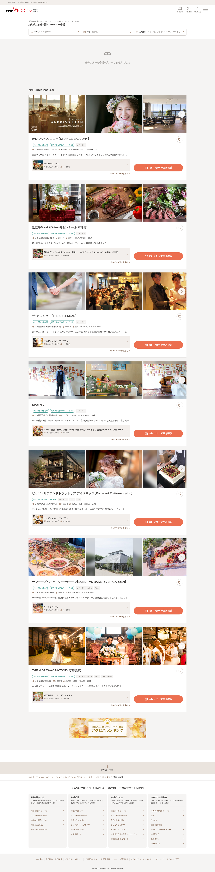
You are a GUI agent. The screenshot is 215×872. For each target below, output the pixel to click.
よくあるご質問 (173, 859)
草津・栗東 (106, 777)
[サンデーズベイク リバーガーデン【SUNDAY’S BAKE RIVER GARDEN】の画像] (107, 557)
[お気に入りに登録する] (180, 139)
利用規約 (49, 859)
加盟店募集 (123, 859)
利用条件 (58, 859)
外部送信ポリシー (92, 859)
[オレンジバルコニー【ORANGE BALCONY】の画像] (107, 114)
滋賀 (97, 777)
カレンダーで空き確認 (160, 167)
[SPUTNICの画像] (107, 380)
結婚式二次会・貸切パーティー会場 (78, 777)
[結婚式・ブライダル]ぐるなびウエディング (45, 777)
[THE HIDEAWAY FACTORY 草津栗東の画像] (107, 646)
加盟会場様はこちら (109, 859)
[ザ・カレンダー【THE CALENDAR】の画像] (107, 291)
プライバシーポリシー (73, 859)
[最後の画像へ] (181, 114)
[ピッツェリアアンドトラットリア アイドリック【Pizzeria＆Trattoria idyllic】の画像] (107, 469)
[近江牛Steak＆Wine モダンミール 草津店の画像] (107, 203)
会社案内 (39, 859)
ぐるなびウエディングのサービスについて (147, 859)
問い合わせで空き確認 (160, 256)
